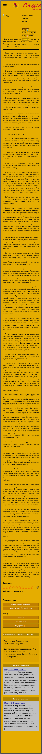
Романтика (25, 39)
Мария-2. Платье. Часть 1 (15, 703)
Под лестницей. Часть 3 (15, 669)
